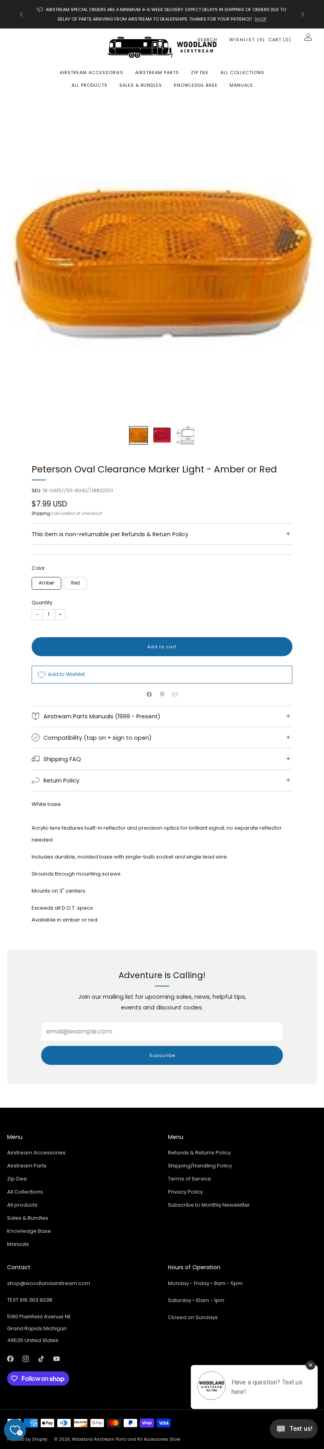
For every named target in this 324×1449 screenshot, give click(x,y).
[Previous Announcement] (21, 14)
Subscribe (162, 1055)
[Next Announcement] (303, 14)
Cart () (279, 39)
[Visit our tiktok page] (41, 1359)
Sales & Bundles (140, 85)
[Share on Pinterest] (162, 695)
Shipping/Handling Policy (200, 1165)
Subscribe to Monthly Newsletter (209, 1205)
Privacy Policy (185, 1192)
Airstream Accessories (91, 72)
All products (89, 85)
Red (75, 583)
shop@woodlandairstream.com (48, 1283)
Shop (260, 19)
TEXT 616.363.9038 (29, 1300)
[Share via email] (175, 695)
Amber (46, 583)
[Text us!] (294, 1432)
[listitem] (162, 14)
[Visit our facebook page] (10, 1359)
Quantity (42, 602)
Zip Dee (200, 72)
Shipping (41, 513)
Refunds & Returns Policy (199, 1152)
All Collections (242, 72)
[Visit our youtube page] (56, 1359)
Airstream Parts (157, 72)
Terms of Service (189, 1178)
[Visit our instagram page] (25, 1359)
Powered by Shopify (27, 1439)
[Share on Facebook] (149, 695)
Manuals (241, 85)
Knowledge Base (196, 85)
